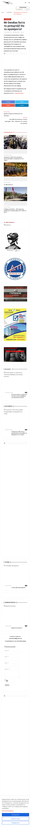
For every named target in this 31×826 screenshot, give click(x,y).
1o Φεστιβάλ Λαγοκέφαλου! (18, 587)
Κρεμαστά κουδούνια (16, 627)
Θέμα (6, 663)
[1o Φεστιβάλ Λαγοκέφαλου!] (14, 575)
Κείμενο (6, 669)
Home (3, 12)
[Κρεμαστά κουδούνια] (14, 615)
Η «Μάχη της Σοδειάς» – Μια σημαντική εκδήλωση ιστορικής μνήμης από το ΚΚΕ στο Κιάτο (15, 211)
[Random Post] (25, 2)
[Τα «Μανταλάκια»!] (15, 169)
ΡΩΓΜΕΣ (7, 562)
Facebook (8, 101)
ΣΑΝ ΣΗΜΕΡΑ (8, 406)
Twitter (21, 101)
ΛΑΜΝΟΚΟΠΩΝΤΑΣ (10, 602)
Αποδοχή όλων (15, 814)
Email (6, 656)
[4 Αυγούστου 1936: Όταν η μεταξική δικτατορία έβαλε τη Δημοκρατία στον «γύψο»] (15, 142)
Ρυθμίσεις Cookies (15, 818)
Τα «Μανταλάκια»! (8, 184)
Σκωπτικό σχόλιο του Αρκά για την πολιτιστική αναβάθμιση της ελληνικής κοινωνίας (19, 396)
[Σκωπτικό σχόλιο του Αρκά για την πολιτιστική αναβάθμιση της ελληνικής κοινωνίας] (14, 382)
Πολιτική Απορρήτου (8, 811)
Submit (7, 685)
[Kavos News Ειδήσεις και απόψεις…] (8, 2)
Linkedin (22, 105)
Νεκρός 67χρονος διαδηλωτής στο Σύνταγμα (13, 113)
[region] (15, 811)
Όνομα (6, 650)
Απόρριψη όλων (15, 822)
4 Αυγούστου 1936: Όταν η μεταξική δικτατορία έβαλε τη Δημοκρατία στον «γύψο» (14, 159)
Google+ (8, 105)
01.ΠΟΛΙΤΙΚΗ (9, 12)
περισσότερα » (19, 93)
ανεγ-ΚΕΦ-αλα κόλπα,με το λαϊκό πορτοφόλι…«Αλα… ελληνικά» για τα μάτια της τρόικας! (16, 120)
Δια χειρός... (8, 369)
